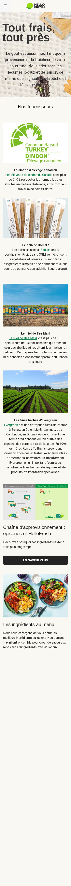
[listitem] (35, 153)
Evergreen (11, 425)
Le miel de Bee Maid (23, 338)
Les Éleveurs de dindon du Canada (28, 175)
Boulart (45, 250)
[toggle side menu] (5, 6)
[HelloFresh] (35, 6)
